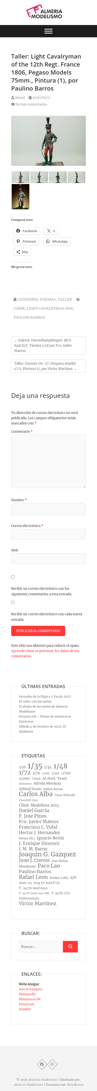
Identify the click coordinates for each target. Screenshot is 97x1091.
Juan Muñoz (60, 861)
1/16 (22, 767)
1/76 (36, 773)
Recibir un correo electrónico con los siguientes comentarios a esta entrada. (41, 591)
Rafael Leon (33, 877)
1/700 (66, 773)
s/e (73, 877)
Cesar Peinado (65, 795)
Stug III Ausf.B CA (46, 883)
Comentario (22, 431)
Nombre (19, 500)
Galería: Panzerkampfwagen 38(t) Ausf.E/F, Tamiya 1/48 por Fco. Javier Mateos (43, 345)
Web (14, 550)
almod (19, 98)
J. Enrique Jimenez (39, 843)
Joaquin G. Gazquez (47, 854)
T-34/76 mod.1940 (33, 888)
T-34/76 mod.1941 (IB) (34, 893)
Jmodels (25, 1009)
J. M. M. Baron (33, 848)
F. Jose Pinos (33, 816)
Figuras (48, 299)
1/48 (60, 766)
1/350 (55, 773)
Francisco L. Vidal (38, 827)
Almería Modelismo (42, 1079)
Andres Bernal (53, 789)
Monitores (27, 866)
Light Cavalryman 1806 (50, 308)
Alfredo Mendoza (47, 783)
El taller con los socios (35, 701)
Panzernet (27, 1004)
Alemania (25, 783)
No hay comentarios (31, 104)
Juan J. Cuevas (34, 860)
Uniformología (29, 898)
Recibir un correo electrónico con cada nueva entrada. (46, 617)
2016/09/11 (41, 98)
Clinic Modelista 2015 (39, 805)
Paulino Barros (29, 317)
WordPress (75, 1084)
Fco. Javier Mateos (39, 821)
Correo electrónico (27, 526)
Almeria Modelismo (28, 1084)
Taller (65, 299)
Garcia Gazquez (30, 989)
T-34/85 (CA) (60, 893)
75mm (19, 308)
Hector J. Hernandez (39, 832)
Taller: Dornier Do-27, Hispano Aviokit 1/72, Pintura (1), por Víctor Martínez (45, 366)
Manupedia (27, 994)
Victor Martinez (37, 903)
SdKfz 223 (25, 883)
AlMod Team (30, 789)
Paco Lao (49, 865)
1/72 (25, 772)
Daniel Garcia (34, 810)
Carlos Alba (36, 794)
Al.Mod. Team (55, 778)
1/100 (45, 773)
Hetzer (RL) (27, 838)
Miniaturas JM (30, 999)
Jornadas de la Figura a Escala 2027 (45, 696)
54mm (24, 778)
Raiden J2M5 (59, 878)
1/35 (35, 765)
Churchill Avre (28, 800)
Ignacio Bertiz (50, 838)
